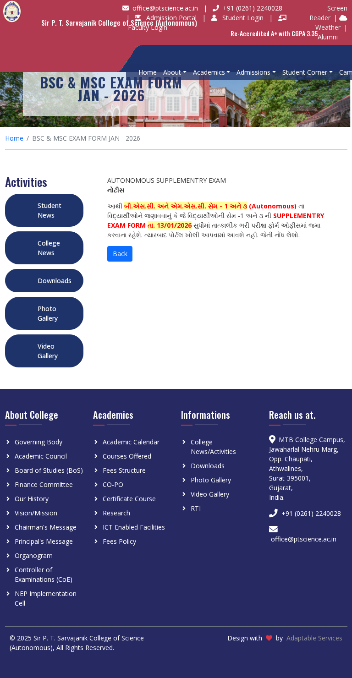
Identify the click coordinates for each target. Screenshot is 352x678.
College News (49, 248)
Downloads (55, 280)
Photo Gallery (48, 313)
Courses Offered (127, 456)
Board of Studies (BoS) (49, 470)
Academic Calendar (131, 441)
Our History (32, 498)
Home (147, 72)
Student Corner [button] (304, 72)
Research (116, 512)
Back (120, 253)
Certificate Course (129, 498)
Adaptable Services (314, 638)
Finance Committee (44, 484)
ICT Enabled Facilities (134, 527)
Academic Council (41, 456)
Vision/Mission (36, 512)
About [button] (172, 72)
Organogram (34, 555)
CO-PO (113, 484)
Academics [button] (209, 72)
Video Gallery (48, 351)
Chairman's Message (46, 527)
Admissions (253, 72)
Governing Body (38, 441)
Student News (49, 210)
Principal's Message (44, 541)
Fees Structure (124, 470)
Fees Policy (119, 541)
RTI (196, 508)
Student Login (243, 17)
